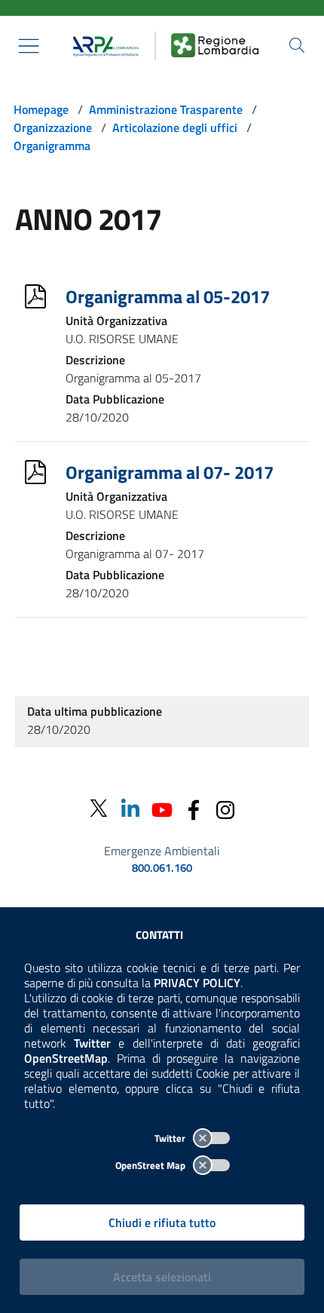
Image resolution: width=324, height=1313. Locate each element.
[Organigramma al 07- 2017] (36, 472)
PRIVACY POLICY (197, 983)
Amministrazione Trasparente (166, 109)
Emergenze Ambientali (162, 851)
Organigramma (52, 146)
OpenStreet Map (151, 1165)
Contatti (159, 934)
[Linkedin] (130, 808)
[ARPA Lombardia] (102, 46)
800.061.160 (162, 868)
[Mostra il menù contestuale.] (29, 46)
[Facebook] (194, 808)
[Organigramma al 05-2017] (36, 296)
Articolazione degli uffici (174, 127)
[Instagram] (225, 808)
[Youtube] (162, 808)
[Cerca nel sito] (296, 45)
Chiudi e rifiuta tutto (162, 1222)
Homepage (41, 109)
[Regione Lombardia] (214, 46)
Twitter (171, 1138)
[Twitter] (99, 809)
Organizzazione (53, 127)
